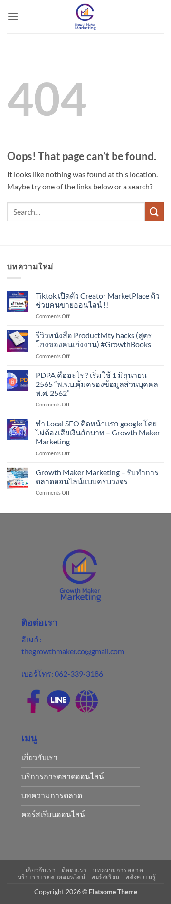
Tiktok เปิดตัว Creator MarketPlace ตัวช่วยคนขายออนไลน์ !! (98, 300)
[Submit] (154, 211)
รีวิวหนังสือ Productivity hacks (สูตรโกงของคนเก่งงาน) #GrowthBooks (94, 339)
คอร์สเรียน (105, 876)
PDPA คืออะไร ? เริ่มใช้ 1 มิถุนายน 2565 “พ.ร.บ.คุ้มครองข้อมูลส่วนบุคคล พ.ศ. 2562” (97, 383)
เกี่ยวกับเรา (41, 870)
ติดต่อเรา (74, 870)
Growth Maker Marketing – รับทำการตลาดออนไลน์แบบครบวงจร (97, 477)
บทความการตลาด (118, 870)
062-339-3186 (79, 673)
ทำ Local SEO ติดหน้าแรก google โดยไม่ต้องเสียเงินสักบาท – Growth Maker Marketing (98, 432)
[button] (13, 16)
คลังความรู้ (140, 876)
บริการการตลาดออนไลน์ (52, 876)
